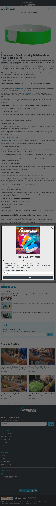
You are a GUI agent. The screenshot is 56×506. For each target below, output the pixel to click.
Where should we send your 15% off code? (15, 270)
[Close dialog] (52, 228)
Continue (28, 277)
